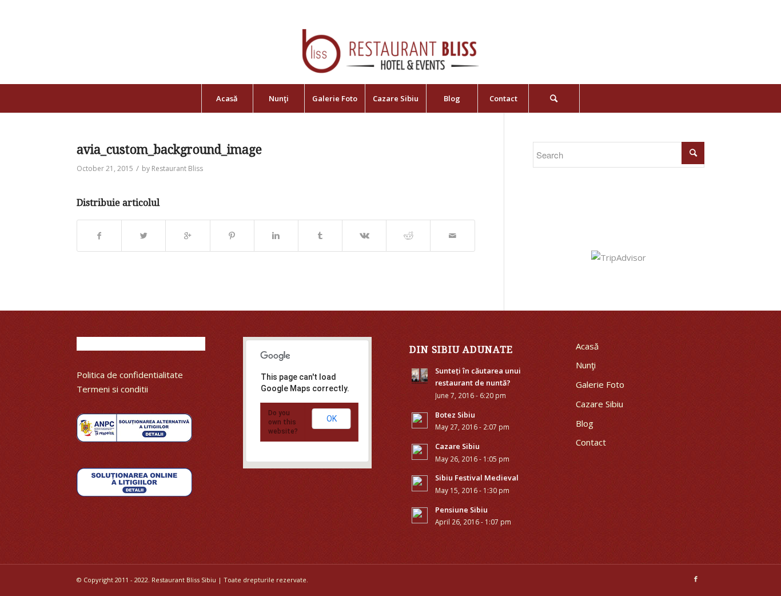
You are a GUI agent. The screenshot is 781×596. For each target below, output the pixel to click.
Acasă (587, 346)
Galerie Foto (600, 384)
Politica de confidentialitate (130, 374)
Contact (591, 442)
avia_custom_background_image (169, 149)
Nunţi (586, 365)
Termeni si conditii (112, 389)
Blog (584, 423)
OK (331, 418)
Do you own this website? (283, 422)
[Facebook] (695, 578)
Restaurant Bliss (177, 168)
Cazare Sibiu (599, 404)
